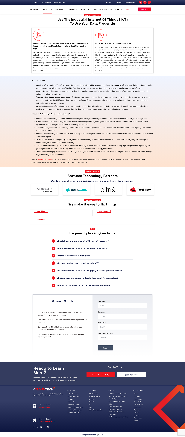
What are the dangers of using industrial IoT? (78, 263)
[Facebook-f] (140, 2)
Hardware (59, 9)
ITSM (90, 407)
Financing (112, 414)
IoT (90, 404)
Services (72, 9)
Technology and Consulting (118, 417)
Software (46, 9)
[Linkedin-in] (149, 2)
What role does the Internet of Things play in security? (82, 248)
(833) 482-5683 (131, 375)
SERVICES (111, 390)
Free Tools (47, 2)
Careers (137, 396)
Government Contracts (103, 9)
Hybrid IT (71, 402)
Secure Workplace (74, 413)
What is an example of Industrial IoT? (74, 255)
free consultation (45, 159)
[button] (92, 241)
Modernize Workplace (75, 407)
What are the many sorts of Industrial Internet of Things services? (87, 278)
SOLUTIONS (71, 390)
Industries (85, 9)
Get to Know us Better (101, 375)
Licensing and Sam (115, 407)
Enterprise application (95, 410)
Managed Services (115, 409)
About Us (118, 9)
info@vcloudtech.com (47, 421)
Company (101, 312)
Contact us (109, 2)
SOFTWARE (92, 390)
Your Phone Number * (106, 333)
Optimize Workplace (75, 410)
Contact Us (138, 399)
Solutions (34, 9)
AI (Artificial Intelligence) (118, 394)
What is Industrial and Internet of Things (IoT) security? (83, 241)
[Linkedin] (47, 427)
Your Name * (102, 301)
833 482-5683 (130, 2)
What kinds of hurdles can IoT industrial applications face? (84, 285)
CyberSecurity (73, 394)
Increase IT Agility (74, 404)
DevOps (70, 399)
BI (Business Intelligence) (118, 396)
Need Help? (145, 9)
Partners (119, 2)
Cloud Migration (114, 399)
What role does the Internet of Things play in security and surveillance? (90, 270)
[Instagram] (40, 427)
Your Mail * (102, 323)
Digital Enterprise (74, 396)
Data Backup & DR (94, 396)
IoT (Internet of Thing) (117, 401)
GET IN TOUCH (138, 390)
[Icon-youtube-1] (44, 427)
